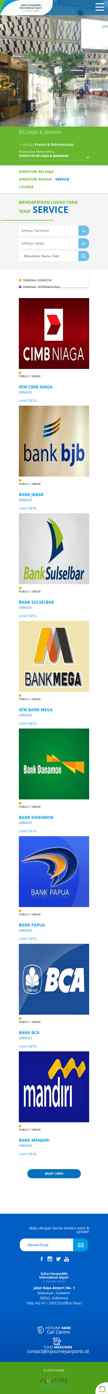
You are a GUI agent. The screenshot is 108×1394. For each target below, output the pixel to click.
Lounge (26, 186)
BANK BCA (29, 1033)
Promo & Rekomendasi (46, 144)
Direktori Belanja (36, 171)
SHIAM (59, 1370)
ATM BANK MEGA (35, 710)
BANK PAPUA (32, 925)
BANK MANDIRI (34, 1140)
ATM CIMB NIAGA (35, 387)
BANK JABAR (31, 495)
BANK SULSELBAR (36, 602)
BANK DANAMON (36, 817)
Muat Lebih (54, 1173)
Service (62, 179)
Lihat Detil (28, 400)
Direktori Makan (35, 179)
